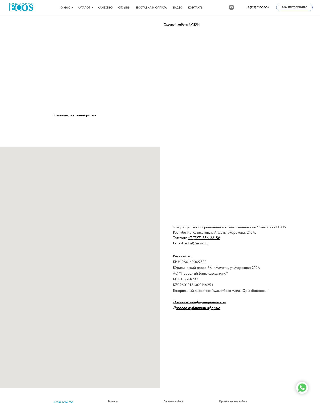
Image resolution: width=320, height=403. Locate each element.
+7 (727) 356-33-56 (204, 238)
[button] (294, 7)
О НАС (66, 7)
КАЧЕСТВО (105, 7)
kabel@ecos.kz (196, 243)
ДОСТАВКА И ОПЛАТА (151, 7)
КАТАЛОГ (84, 7)
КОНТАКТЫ (195, 7)
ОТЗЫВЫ (124, 7)
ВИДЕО (177, 7)
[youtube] (231, 7)
